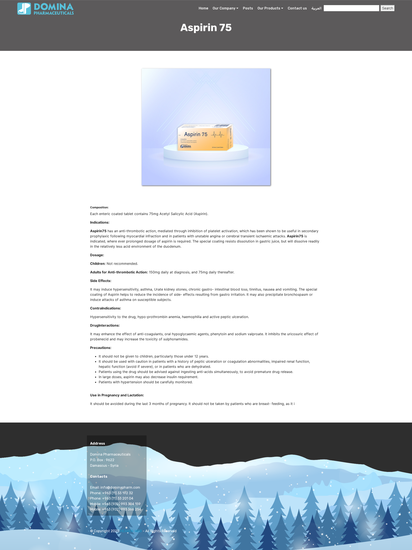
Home (203, 8)
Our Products (269, 8)
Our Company (224, 8)
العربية (316, 8)
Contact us (297, 8)
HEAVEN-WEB (131, 531)
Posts (248, 8)
